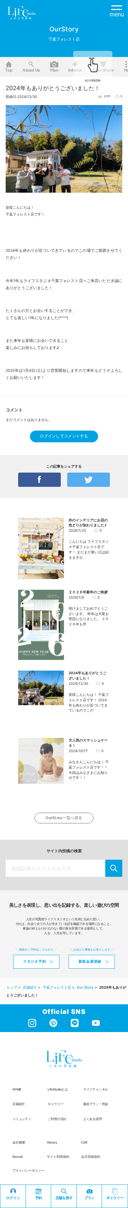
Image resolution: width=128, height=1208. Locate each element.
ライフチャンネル (95, 1089)
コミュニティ (21, 1119)
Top (8, 70)
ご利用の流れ (57, 1119)
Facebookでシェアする (39, 480)
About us (31, 70)
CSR (84, 1142)
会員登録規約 (90, 1156)
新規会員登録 (90, 961)
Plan (54, 70)
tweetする (88, 480)
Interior (75, 70)
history (52, 1142)
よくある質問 (92, 1119)
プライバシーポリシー (28, 1170)
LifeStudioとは (58, 1089)
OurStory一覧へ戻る (64, 818)
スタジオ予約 (34, 961)
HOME (16, 1089)
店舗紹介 (18, 1104)
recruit (17, 1156)
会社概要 (18, 1142)
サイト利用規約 (58, 1156)
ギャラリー (55, 1104)
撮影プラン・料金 (95, 1104)
